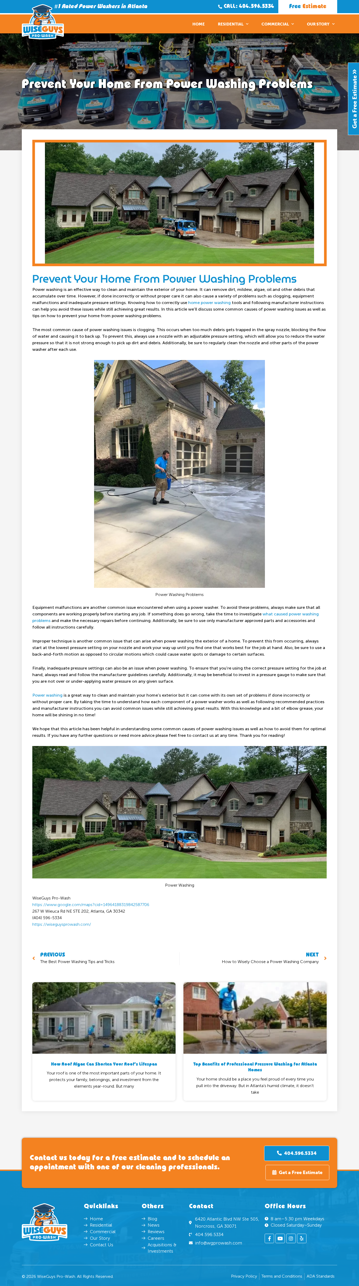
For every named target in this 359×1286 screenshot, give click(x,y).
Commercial (275, 24)
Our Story (318, 24)
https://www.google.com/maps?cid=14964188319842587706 (90, 904)
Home (198, 24)
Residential (230, 24)
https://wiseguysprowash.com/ (61, 924)
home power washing (209, 302)
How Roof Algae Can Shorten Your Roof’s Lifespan (104, 1064)
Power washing (47, 695)
